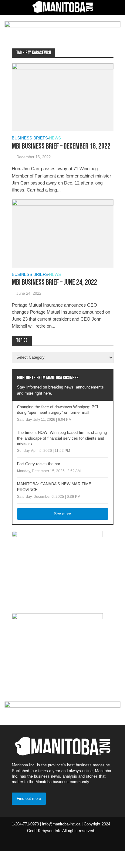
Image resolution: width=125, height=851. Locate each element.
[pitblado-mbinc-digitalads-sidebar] (57, 651)
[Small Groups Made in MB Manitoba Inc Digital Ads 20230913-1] (57, 569)
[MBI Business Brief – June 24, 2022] (62, 233)
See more (62, 514)
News (55, 138)
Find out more (29, 798)
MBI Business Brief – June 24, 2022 (54, 282)
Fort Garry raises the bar (38, 464)
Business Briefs (30, 138)
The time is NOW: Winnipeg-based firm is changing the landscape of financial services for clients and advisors (62, 438)
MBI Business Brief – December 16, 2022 (61, 146)
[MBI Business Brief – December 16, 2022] (62, 97)
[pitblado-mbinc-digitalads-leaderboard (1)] (62, 28)
